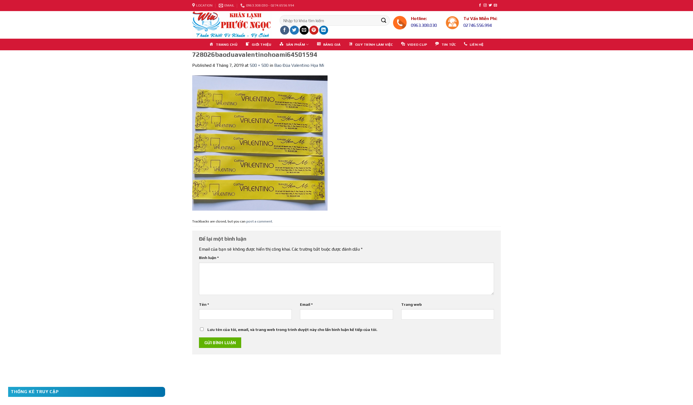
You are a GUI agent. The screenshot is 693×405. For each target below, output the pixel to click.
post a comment (259, 221)
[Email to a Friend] (304, 30)
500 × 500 (259, 65)
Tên (204, 304)
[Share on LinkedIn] (323, 30)
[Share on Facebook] (284, 30)
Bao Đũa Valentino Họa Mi (299, 65)
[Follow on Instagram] (485, 5)
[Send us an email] (495, 5)
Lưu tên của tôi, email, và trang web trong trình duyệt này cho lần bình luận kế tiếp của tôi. (292, 329)
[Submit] (383, 20)
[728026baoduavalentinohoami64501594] (260, 142)
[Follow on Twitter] (490, 5)
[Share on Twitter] (294, 30)
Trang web (411, 304)
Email (306, 304)
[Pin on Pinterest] (313, 30)
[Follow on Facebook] (480, 5)
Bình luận (209, 257)
